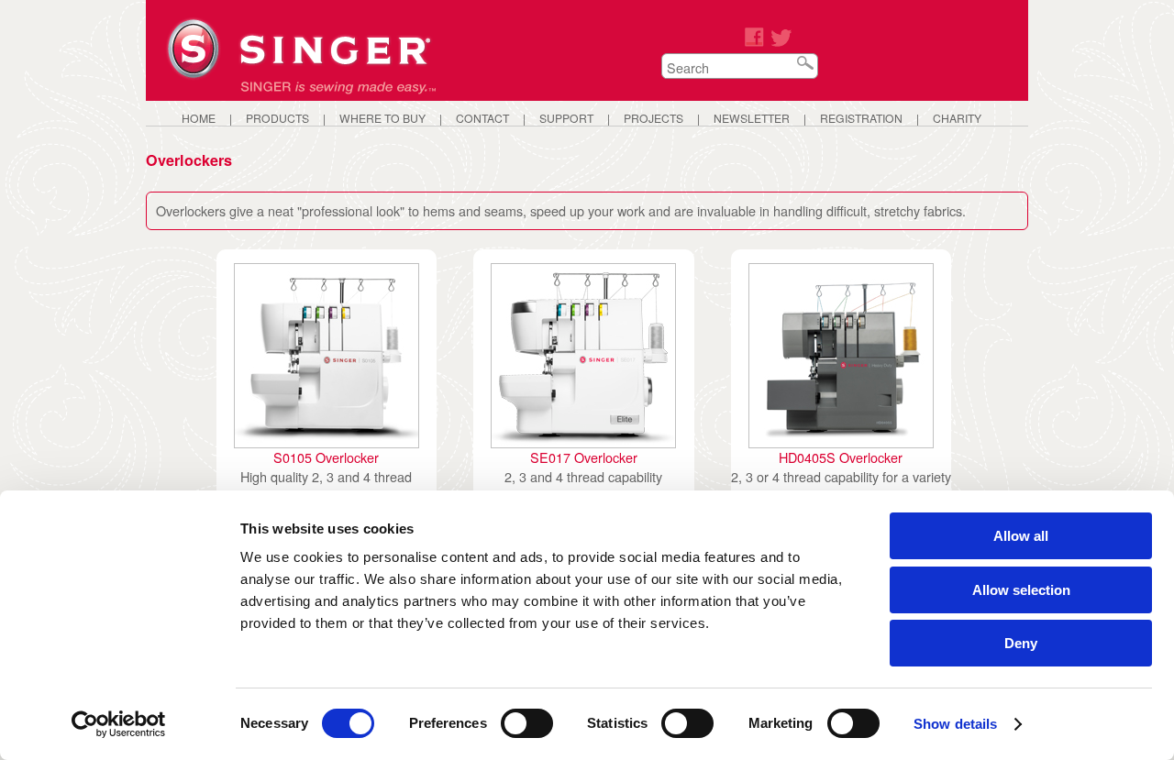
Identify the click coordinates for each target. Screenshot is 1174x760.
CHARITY (957, 118)
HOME (199, 118)
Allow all (1020, 536)
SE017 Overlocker (583, 457)
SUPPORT (566, 118)
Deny (1020, 643)
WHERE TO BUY (382, 118)
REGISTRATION (861, 118)
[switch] (527, 723)
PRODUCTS (277, 118)
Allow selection (1021, 590)
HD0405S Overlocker (841, 457)
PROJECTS (653, 118)
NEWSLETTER (752, 118)
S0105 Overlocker (326, 457)
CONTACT (482, 118)
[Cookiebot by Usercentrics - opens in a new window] (119, 724)
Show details (955, 724)
